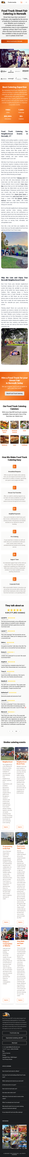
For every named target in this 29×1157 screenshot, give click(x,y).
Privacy (4, 1055)
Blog (3, 1051)
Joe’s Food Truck (17, 196)
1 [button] (9, 731)
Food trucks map (14, 1033)
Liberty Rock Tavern (20, 194)
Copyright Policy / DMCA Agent (9, 1057)
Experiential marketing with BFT (14, 1038)
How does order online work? (9, 1092)
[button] (19, 731)
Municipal (14, 1043)
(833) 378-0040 (14, 1049)
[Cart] (21, 2)
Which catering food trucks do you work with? (12, 1081)
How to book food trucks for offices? (10, 1071)
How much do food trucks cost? (9, 1088)
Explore (6, 827)
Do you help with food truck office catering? (12, 1112)
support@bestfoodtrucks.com (13, 1047)
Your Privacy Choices (7, 1059)
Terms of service (6, 1053)
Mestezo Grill (21, 178)
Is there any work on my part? (9, 1084)
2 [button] (12, 731)
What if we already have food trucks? (11, 1102)
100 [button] (16, 731)
